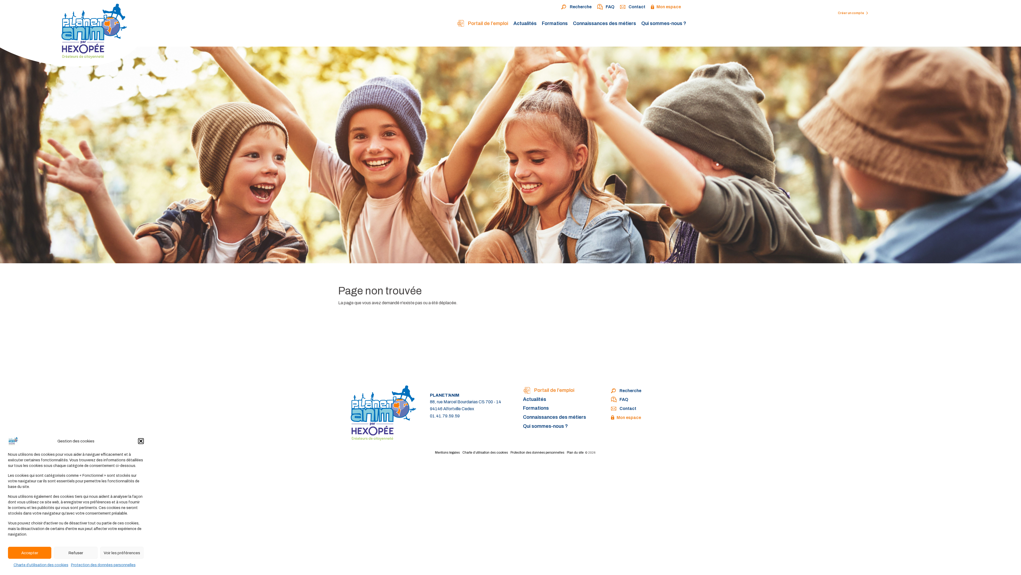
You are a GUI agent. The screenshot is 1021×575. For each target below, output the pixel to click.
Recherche (581, 7)
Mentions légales (447, 452)
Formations (555, 23)
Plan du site (575, 452)
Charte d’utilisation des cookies (41, 565)
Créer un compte (851, 13)
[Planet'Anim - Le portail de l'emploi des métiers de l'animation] (71, 34)
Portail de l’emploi (487, 23)
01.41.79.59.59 (445, 416)
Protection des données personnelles (103, 565)
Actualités (525, 23)
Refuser (75, 553)
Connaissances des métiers (604, 23)
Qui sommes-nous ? (663, 23)
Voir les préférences (122, 553)
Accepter (29, 553)
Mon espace (668, 7)
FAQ (610, 7)
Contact (637, 7)
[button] (141, 441)
